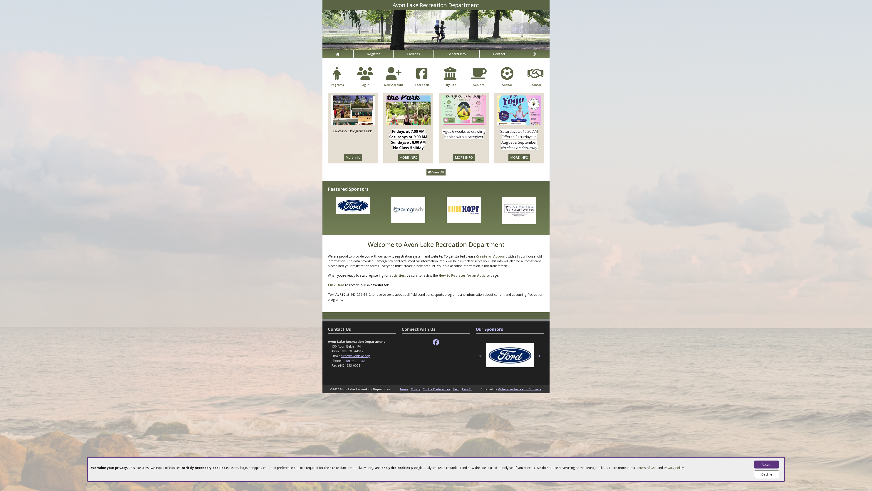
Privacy (415, 389)
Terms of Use (646, 468)
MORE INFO (408, 157)
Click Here (336, 285)
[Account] (534, 54)
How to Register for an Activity (464, 275)
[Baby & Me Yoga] (463, 110)
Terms (404, 389)
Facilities (413, 54)
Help (456, 389)
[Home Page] (337, 54)
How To (467, 389)
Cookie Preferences (436, 389)
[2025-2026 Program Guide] (353, 110)
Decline (766, 474)
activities (397, 275)
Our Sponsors (489, 329)
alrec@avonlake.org (355, 356)
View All (437, 172)
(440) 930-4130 (353, 360)
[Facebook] (436, 342)
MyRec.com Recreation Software (519, 389)
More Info (353, 157)
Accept (767, 464)
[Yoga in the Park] (408, 110)
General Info (457, 54)
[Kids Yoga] (519, 110)
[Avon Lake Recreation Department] (436, 29)
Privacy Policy (674, 468)
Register (373, 54)
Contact (499, 54)
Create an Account (491, 256)
